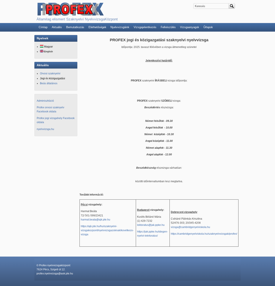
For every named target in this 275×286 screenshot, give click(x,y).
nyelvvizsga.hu (45, 129)
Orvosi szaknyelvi (50, 73)
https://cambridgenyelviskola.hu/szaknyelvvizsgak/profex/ (204, 233)
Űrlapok (208, 27)
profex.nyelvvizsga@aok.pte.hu (55, 273)
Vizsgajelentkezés (145, 27)
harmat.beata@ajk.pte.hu (95, 219)
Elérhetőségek (97, 27)
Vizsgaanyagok (189, 27)
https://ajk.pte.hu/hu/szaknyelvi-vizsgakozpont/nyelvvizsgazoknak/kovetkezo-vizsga (107, 230)
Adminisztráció (45, 100)
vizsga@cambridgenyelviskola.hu (190, 227)
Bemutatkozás (75, 27)
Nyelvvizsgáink (119, 27)
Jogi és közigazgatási (52, 78)
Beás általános (48, 83)
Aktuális (57, 27)
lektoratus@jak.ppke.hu (151, 224)
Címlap (43, 27)
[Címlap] (70, 13)
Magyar (48, 46)
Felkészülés (168, 27)
